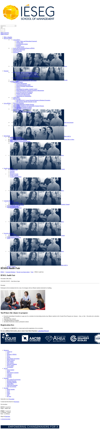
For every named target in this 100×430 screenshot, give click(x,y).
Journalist (9, 376)
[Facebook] (2, 347)
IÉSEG (2, 272)
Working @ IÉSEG (12, 354)
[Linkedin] (16, 347)
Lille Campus (10, 361)
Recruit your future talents (23, 272)
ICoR (8, 392)
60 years (9, 396)
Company (9, 374)
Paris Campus (10, 362)
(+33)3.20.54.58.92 (5, 419)
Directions (7, 416)
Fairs (32, 272)
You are (6, 368)
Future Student (10, 369)
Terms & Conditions (12, 364)
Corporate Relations (10, 272)
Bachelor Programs (11, 381)
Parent (8, 371)
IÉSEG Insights (11, 389)
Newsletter (11, 399)
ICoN (8, 390)
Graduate (9, 375)
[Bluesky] (5, 347)
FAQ (8, 353)
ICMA (8, 393)
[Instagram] (9, 347)
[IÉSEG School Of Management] (33, 24)
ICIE (8, 395)
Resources (6, 350)
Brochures (16, 401)
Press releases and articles (13, 358)
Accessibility (10, 367)
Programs (6, 378)
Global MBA (10, 383)
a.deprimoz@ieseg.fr (43, 331)
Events (8, 357)
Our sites (6, 388)
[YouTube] (12, 347)
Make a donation (5, 32)
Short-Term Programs (12, 385)
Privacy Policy (10, 365)
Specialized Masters (12, 382)
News (8, 355)
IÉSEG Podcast (11, 360)
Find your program (11, 386)
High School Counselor (13, 372)
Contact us (9, 351)
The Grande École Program (13, 379)
